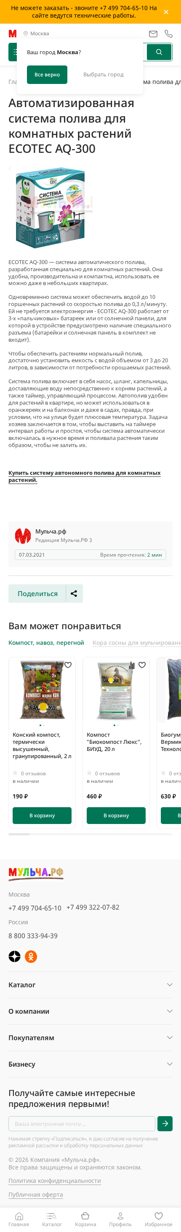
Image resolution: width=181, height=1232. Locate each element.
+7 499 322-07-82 (93, 907)
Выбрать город (103, 74)
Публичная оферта (35, 1194)
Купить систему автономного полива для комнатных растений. (84, 476)
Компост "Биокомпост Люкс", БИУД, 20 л (114, 742)
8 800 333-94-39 (33, 935)
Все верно (47, 74)
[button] (40, 725)
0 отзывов (33, 773)
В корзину (42, 815)
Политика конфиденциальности (54, 1181)
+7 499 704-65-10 (34, 908)
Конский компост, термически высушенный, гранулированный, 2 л (42, 745)
